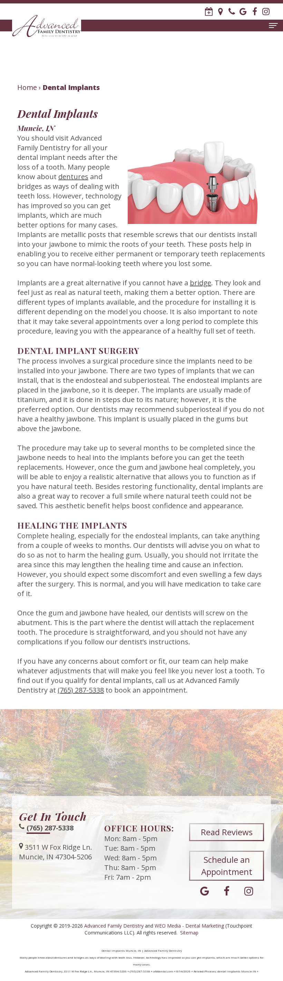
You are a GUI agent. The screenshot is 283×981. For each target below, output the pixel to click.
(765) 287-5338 (81, 690)
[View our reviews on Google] (243, 11)
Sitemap (189, 932)
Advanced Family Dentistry (114, 925)
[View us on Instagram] (266, 11)
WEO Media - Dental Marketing (189, 925)
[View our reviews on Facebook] (255, 11)
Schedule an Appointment (226, 865)
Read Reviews (227, 832)
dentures (73, 176)
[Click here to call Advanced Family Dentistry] (232, 11)
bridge (200, 282)
